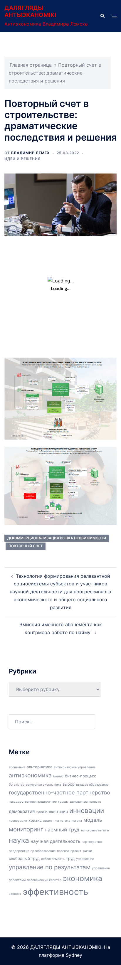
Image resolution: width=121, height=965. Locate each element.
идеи (40, 812)
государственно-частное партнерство (59, 792)
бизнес (58, 776)
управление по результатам (49, 867)
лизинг (48, 821)
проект (75, 851)
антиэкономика (30, 775)
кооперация (18, 821)
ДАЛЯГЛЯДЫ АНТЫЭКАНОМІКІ (30, 11)
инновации (86, 810)
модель (92, 820)
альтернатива (39, 766)
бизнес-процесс (80, 776)
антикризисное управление (74, 767)
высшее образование (92, 785)
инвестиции (56, 811)
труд (70, 858)
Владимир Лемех (30, 153)
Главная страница (31, 65)
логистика (62, 821)
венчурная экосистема (43, 785)
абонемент (17, 767)
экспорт (15, 894)
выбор (69, 784)
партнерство (92, 842)
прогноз (63, 851)
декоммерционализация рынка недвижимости (56, 538)
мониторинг (26, 829)
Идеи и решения (22, 158)
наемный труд (62, 830)
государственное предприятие (33, 802)
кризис (35, 820)
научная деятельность (55, 841)
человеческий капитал (44, 880)
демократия (22, 811)
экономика (82, 878)
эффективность (55, 892)
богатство (16, 785)
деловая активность (85, 802)
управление (85, 859)
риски (87, 851)
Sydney (74, 955)
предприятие (19, 851)
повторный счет (26, 546)
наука (19, 840)
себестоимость (53, 859)
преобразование (43, 851)
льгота (77, 821)
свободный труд (24, 858)
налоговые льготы (95, 830)
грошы (63, 802)
